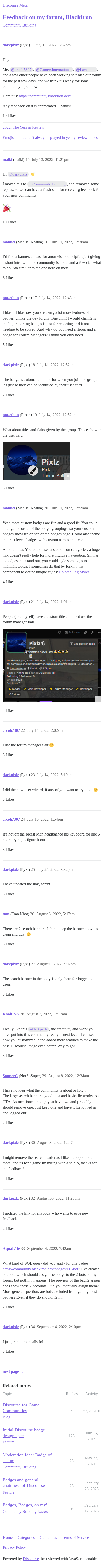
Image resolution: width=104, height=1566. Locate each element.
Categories (26, 1537)
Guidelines (48, 1537)
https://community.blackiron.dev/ (45, 96)
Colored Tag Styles (74, 572)
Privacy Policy (14, 1547)
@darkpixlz (18, 174)
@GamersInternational (54, 70)
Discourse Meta (15, 5)
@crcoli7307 (21, 70)
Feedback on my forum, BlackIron (47, 17)
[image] (36, 461)
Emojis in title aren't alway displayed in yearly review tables (50, 137)
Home (8, 1537)
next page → (13, 1371)
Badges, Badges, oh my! (25, 1504)
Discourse (31, 1559)
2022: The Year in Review (23, 127)
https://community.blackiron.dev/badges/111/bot (40, 1269)
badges (43, 1511)
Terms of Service (75, 1537)
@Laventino (86, 70)
